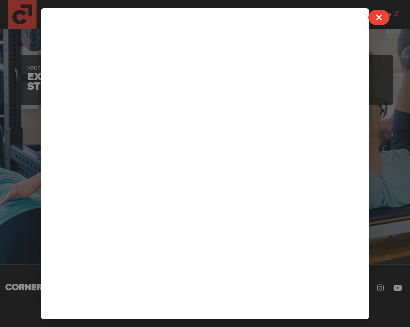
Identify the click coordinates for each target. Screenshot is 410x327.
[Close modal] (379, 17)
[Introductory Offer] (205, 163)
